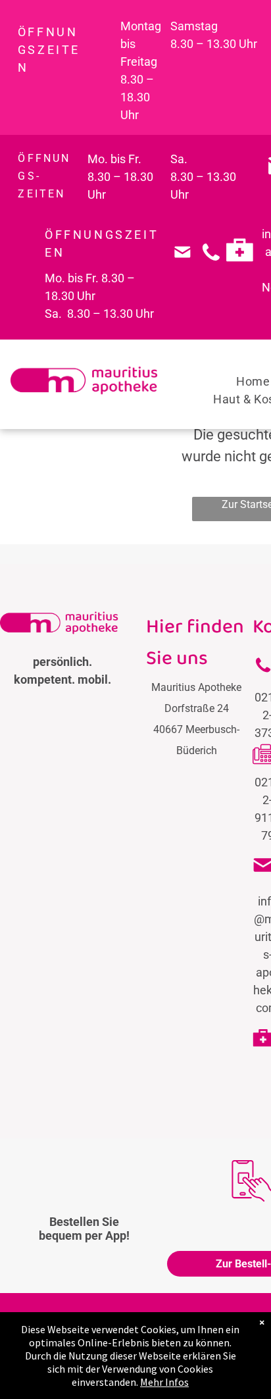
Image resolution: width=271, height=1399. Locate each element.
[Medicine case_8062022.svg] (240, 271)
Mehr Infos (164, 1381)
